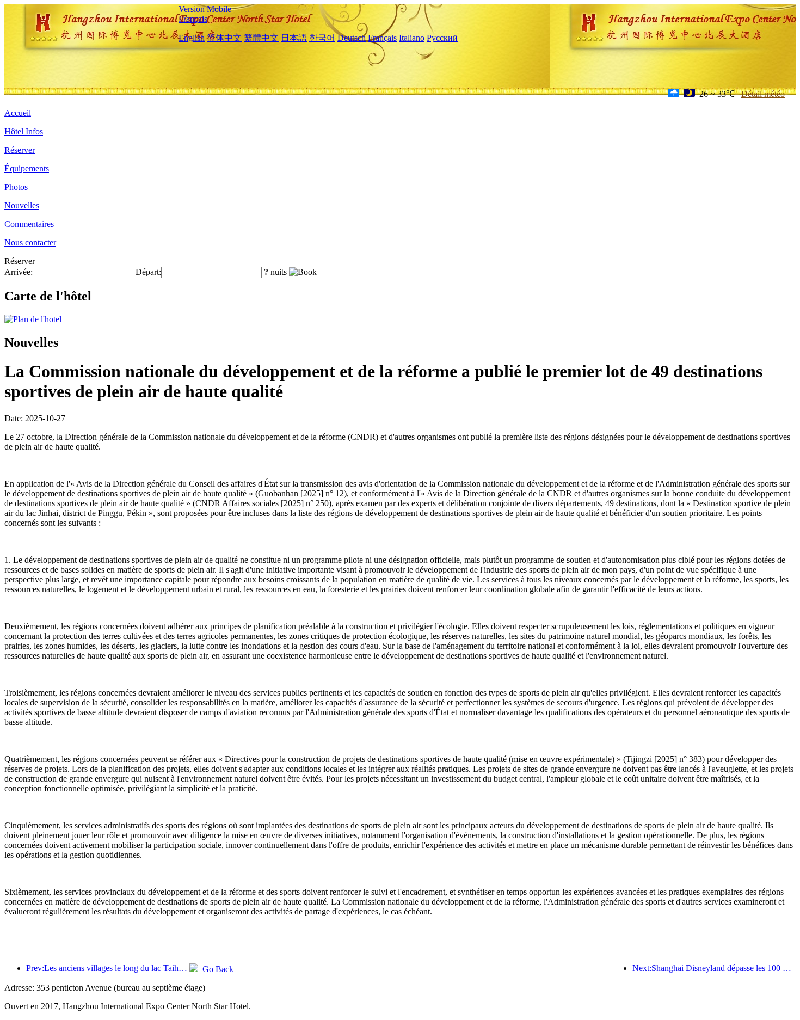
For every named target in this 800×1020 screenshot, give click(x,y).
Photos (16, 187)
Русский (442, 37)
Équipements (26, 168)
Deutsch (351, 37)
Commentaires (29, 224)
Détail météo (763, 94)
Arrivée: (18, 271)
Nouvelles (21, 205)
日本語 (294, 37)
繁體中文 (261, 37)
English (192, 37)
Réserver (19, 150)
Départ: (148, 271)
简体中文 (224, 37)
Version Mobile (205, 9)
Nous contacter (30, 242)
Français (193, 18)
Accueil (17, 113)
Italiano (411, 37)
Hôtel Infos (23, 131)
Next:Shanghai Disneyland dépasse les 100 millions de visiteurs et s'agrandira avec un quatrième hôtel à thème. (714, 968)
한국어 (322, 37)
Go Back (215, 969)
